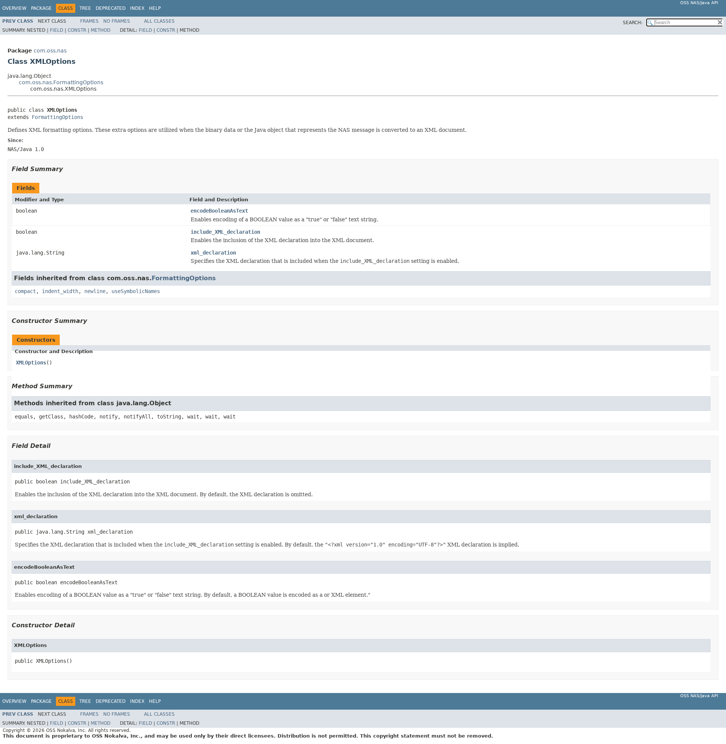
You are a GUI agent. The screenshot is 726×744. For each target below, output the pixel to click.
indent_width (60, 291)
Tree (85, 8)
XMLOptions (31, 363)
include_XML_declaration (225, 232)
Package (41, 8)
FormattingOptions (57, 117)
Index (137, 8)
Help (155, 8)
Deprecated (111, 8)
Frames (89, 21)
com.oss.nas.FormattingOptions (61, 82)
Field (56, 30)
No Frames (116, 21)
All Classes (159, 21)
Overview (14, 8)
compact (25, 291)
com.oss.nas (50, 51)
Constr (77, 30)
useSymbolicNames (136, 291)
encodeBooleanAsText (219, 211)
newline (94, 291)
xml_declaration (213, 253)
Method (100, 30)
